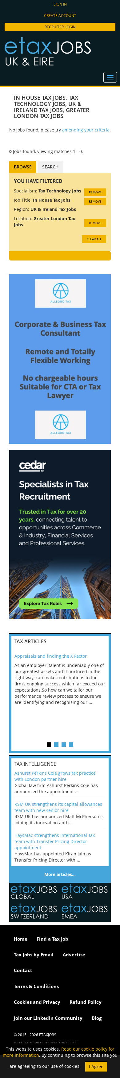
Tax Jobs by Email (34, 954)
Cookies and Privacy (37, 1002)
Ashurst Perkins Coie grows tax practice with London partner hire (55, 776)
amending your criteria (86, 130)
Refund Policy (86, 1002)
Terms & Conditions (36, 986)
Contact (23, 970)
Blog (97, 1018)
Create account (60, 15)
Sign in (60, 4)
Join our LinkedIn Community (48, 1018)
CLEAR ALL (94, 239)
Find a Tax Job (52, 939)
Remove (95, 192)
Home (20, 939)
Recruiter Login (60, 27)
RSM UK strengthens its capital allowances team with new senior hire (58, 807)
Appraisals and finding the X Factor (50, 656)
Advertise (74, 954)
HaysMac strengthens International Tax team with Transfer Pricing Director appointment (54, 841)
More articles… (60, 874)
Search (50, 167)
